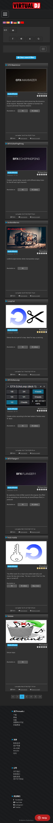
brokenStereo (13, 223)
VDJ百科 (16, 748)
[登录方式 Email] (13, 30)
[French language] (11, 22)
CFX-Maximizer (13, 65)
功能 (15, 720)
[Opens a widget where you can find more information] (42, 818)
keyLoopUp (12, 538)
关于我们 (16, 771)
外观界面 (16, 725)
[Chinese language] (22, 22)
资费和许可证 (18, 722)
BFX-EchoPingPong (15, 144)
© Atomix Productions (26, 820)
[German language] (15, 22)
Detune (10, 616)
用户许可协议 (18, 779)
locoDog (44, 251)
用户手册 (16, 746)
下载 (15, 715)
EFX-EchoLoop (13, 380)
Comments (23, 138)
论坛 (15, 753)
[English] (4, 22)
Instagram (19, 805)
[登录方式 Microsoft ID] (21, 39)
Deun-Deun (43, 93)
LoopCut (11, 301)
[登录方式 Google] (39, 39)
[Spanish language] (7, 22)
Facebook (18, 800)
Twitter (17, 807)
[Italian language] (18, 22)
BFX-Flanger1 (13, 459)
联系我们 (16, 774)
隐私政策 (16, 777)
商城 (15, 717)
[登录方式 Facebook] (12, 39)
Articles (16, 751)
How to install (36, 138)
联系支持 (16, 743)
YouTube (18, 802)
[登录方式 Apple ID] (30, 39)
